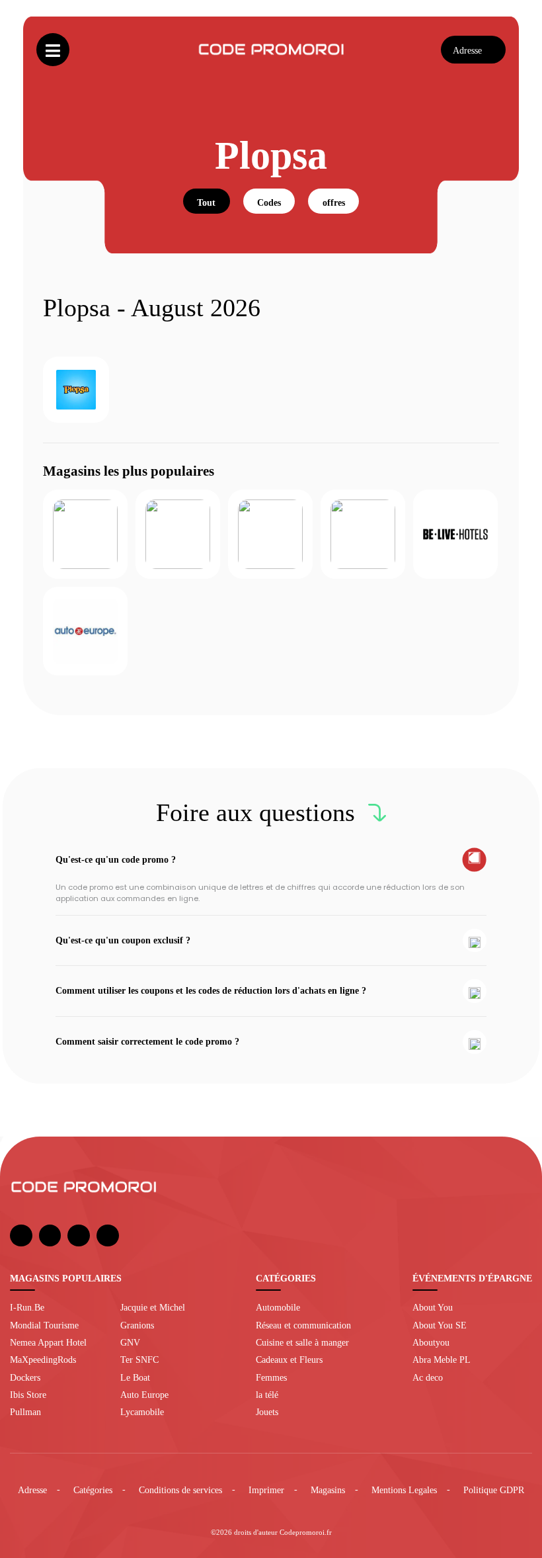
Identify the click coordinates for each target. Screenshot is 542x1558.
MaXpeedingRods (43, 1359)
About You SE (439, 1325)
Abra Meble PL (441, 1359)
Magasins (328, 1490)
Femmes (271, 1377)
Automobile (278, 1307)
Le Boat (135, 1377)
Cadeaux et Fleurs (289, 1359)
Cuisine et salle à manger (302, 1342)
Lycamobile (142, 1412)
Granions (137, 1325)
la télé (267, 1394)
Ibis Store (28, 1394)
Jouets (267, 1412)
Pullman (25, 1412)
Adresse (32, 1490)
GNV (130, 1342)
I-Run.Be (27, 1307)
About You (432, 1307)
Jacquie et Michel (152, 1307)
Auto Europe (144, 1394)
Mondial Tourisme (44, 1325)
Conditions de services (180, 1490)
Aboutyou (430, 1342)
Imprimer (266, 1490)
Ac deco (427, 1377)
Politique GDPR (493, 1490)
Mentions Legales (404, 1490)
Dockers (25, 1377)
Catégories (92, 1490)
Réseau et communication (303, 1325)
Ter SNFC (139, 1359)
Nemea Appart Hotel (48, 1342)
